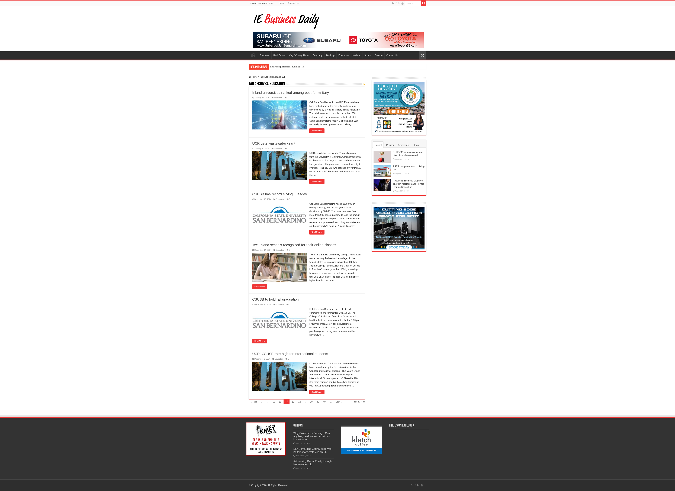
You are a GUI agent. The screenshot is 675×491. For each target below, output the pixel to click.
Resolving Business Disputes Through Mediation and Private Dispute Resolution (408, 183)
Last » (339, 402)
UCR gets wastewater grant (273, 143)
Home (281, 3)
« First (253, 402)
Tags (416, 145)
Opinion (378, 55)
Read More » (316, 130)
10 (273, 402)
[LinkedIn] (399, 3)
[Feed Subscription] (364, 84)
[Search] (423, 3)
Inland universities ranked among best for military (290, 93)
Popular (390, 145)
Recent (378, 145)
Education (343, 55)
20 (311, 402)
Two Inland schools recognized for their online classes (294, 245)
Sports (367, 55)
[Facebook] (396, 3)
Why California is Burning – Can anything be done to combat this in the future (311, 436)
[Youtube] (402, 3)
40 (324, 402)
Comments (403, 145)
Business (264, 55)
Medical (356, 55)
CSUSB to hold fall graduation (275, 299)
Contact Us (293, 3)
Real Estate (279, 55)
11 (280, 402)
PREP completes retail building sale (287, 66)
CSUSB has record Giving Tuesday (279, 194)
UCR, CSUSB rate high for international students (290, 354)
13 (293, 402)
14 (299, 402)
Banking (330, 55)
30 (318, 402)
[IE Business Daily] (285, 20)
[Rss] (392, 3)
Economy (317, 55)
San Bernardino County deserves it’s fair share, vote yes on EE (312, 450)
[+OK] (338, 39)
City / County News (299, 55)
